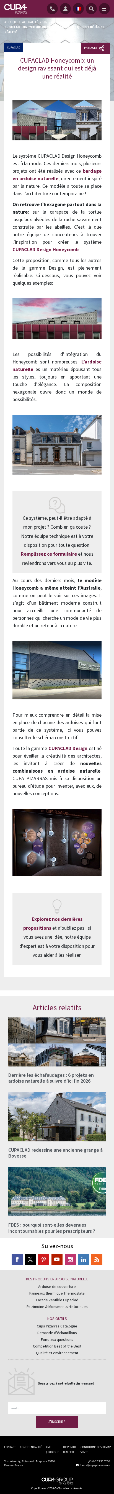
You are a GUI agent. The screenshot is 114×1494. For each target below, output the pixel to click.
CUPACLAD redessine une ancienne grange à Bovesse (55, 1153)
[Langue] (78, 8)
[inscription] (66, 8)
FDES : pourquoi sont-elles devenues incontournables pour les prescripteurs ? (51, 1228)
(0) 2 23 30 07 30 (101, 1461)
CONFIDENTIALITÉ (31, 1447)
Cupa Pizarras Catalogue (57, 1326)
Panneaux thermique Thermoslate (57, 1293)
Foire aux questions (57, 1339)
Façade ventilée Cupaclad (57, 1299)
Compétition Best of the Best (57, 1346)
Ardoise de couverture (57, 1286)
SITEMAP (105, 1447)
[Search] (91, 8)
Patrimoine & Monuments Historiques (57, 1306)
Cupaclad (13, 47)
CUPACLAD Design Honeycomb (45, 249)
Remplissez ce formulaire (49, 554)
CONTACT (10, 1447)
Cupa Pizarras (39, 1488)
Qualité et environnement (57, 1352)
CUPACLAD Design (68, 748)
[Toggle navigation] (104, 8)
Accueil (10, 22)
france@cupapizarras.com (95, 1465)
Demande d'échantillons (57, 1332)
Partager (91, 48)
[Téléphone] (53, 8)
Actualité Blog (34, 22)
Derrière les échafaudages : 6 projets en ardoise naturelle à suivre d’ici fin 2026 (51, 1078)
